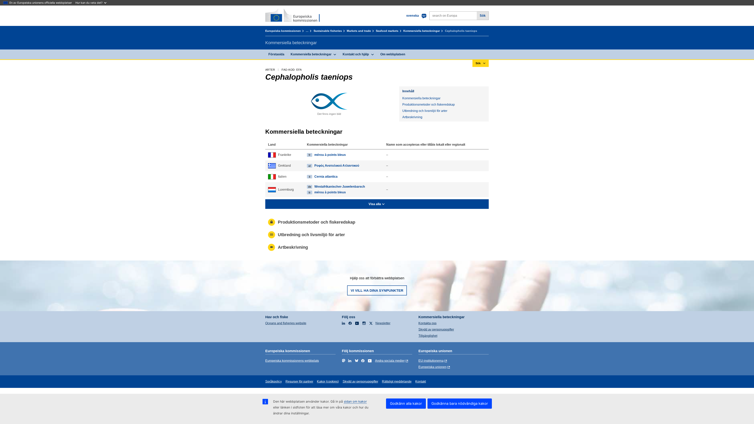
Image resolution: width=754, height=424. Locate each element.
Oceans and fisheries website (285, 323)
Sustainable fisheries (328, 30)
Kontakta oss (427, 323)
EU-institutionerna (431, 360)
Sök (483, 15)
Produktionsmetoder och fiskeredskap (428, 104)
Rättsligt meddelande (397, 381)
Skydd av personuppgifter (436, 329)
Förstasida (276, 54)
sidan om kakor (355, 401)
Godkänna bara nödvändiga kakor (459, 403)
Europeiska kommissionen (283, 30)
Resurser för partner (299, 381)
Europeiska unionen (432, 367)
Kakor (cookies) (328, 381)
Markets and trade (359, 30)
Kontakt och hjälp (356, 54)
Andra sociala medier (390, 360)
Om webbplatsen (392, 54)
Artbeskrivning (412, 117)
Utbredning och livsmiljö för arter (424, 110)
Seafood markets (387, 30)
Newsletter (382, 323)
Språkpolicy (273, 381)
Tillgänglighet (427, 335)
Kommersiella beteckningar (421, 30)
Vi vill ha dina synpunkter (377, 290)
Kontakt (420, 381)
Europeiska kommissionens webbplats (292, 360)
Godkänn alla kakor (406, 403)
